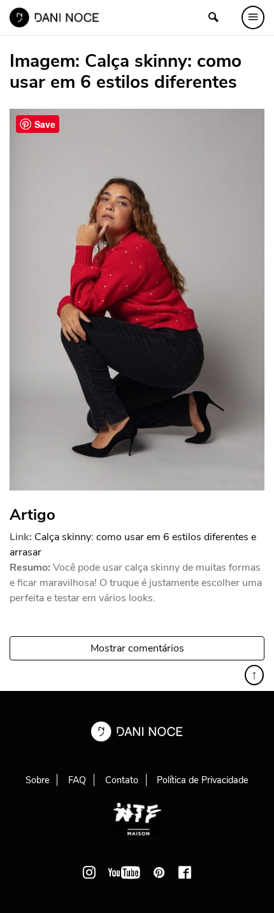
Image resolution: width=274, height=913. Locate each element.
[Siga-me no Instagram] (89, 872)
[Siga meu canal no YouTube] (124, 872)
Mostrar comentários (137, 648)
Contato (121, 780)
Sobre (37, 780)
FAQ (77, 780)
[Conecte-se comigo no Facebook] (184, 872)
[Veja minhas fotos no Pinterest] (159, 872)
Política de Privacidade (203, 780)
